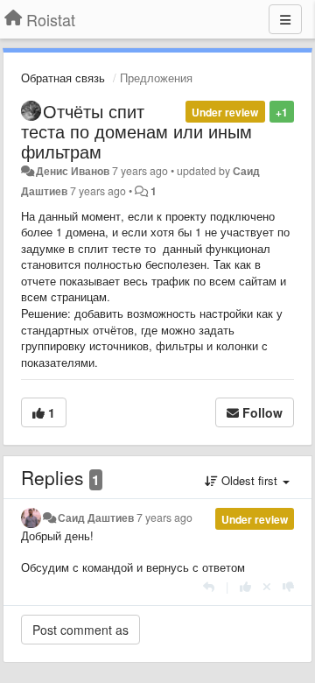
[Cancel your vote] (266, 586)
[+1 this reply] (245, 586)
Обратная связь (63, 77)
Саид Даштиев (96, 517)
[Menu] (285, 19)
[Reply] (208, 586)
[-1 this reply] (288, 586)
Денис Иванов (72, 171)
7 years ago (164, 517)
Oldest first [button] (249, 480)
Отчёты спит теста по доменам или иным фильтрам (136, 131)
